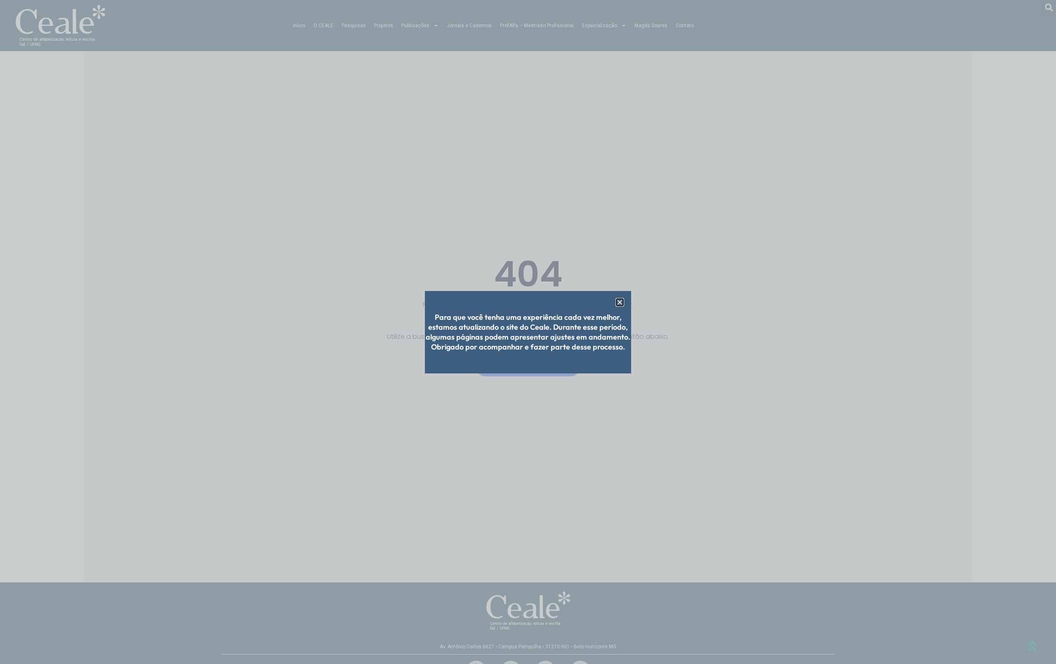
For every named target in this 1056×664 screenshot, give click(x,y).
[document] (528, 332)
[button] (620, 302)
